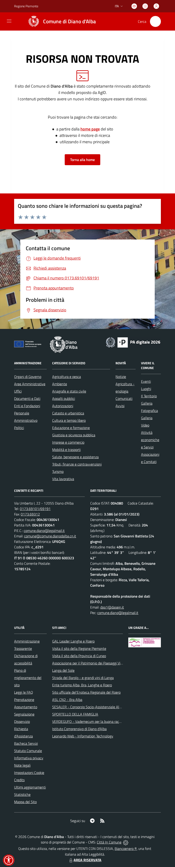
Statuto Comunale (28, 750)
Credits (19, 780)
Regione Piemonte (26, 6)
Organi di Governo (27, 376)
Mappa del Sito (25, 802)
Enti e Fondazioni (27, 406)
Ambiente (59, 384)
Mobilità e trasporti (66, 449)
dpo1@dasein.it (112, 607)
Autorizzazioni (62, 406)
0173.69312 (30, 514)
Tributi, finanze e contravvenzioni (77, 464)
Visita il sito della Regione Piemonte (79, 648)
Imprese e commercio (68, 442)
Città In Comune (109, 842)
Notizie (121, 376)
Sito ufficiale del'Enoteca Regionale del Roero (86, 692)
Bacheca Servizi (26, 743)
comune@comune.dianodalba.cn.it (50, 536)
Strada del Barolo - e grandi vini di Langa (83, 677)
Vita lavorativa (63, 479)
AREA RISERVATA (87, 860)
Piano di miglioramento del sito (27, 678)
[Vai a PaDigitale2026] (133, 342)
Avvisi (120, 406)
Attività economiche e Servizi (150, 440)
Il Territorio (149, 396)
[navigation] (9, 21)
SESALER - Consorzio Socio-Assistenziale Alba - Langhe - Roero (101, 707)
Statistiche (22, 794)
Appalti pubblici (63, 398)
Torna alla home (82, 159)
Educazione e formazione (71, 427)
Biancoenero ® (126, 848)
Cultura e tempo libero (69, 420)
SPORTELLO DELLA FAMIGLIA (75, 714)
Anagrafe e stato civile (69, 391)
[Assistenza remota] (126, 842)
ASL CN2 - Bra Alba (67, 699)
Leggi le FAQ (23, 692)
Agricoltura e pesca (66, 376)
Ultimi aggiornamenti (30, 787)
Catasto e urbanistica (68, 413)
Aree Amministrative (29, 384)
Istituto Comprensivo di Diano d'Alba (79, 729)
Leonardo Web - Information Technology (82, 736)
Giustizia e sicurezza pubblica (73, 435)
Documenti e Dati (27, 398)
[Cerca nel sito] (155, 21)
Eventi (146, 381)
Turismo (58, 471)
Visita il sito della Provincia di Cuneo (79, 656)
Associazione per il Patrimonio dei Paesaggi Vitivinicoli (92, 663)
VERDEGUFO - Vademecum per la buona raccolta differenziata (99, 721)
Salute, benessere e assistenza (75, 457)
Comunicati (124, 398)
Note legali (22, 765)
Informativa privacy (28, 758)
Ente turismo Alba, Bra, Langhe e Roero (82, 685)
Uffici (18, 391)
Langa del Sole (63, 670)
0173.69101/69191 (35, 508)
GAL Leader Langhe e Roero (73, 641)
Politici (19, 427)
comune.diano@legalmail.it (44, 530)
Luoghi (146, 388)
